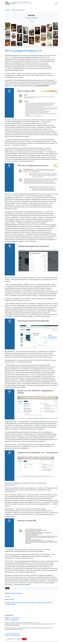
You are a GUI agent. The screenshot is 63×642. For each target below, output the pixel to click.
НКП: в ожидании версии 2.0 (23, 50)
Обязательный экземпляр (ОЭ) (28, 602)
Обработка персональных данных (12, 635)
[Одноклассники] (8, 588)
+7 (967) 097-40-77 (16, 618)
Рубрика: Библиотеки (18, 10)
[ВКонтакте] (6, 588)
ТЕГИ (14, 639)
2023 (8, 596)
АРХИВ (24, 639)
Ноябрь (11, 599)
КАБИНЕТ (19, 639)
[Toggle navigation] (56, 3)
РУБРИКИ (9, 639)
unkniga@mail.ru (13, 620)
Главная (7, 10)
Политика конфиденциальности (12, 633)
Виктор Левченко (13, 602)
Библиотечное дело (16, 593)
